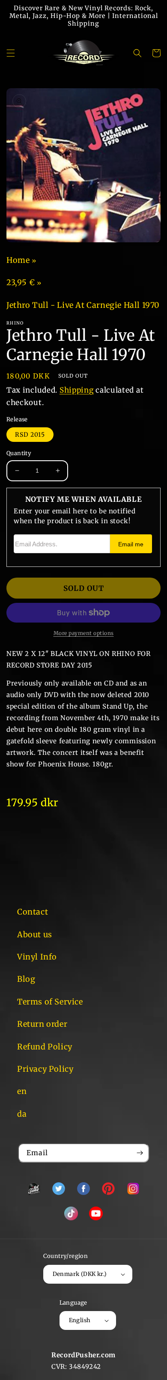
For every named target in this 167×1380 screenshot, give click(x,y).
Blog (26, 979)
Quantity (18, 453)
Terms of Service (50, 1002)
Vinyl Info (37, 957)
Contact (32, 912)
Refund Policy (44, 1047)
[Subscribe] (139, 1152)
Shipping (77, 390)
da (22, 1114)
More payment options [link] (84, 633)
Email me (130, 544)
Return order (42, 1024)
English (80, 1320)
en (22, 1091)
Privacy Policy (45, 1069)
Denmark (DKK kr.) (80, 1274)
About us (34, 934)
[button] (10, 53)
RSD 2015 (30, 434)
